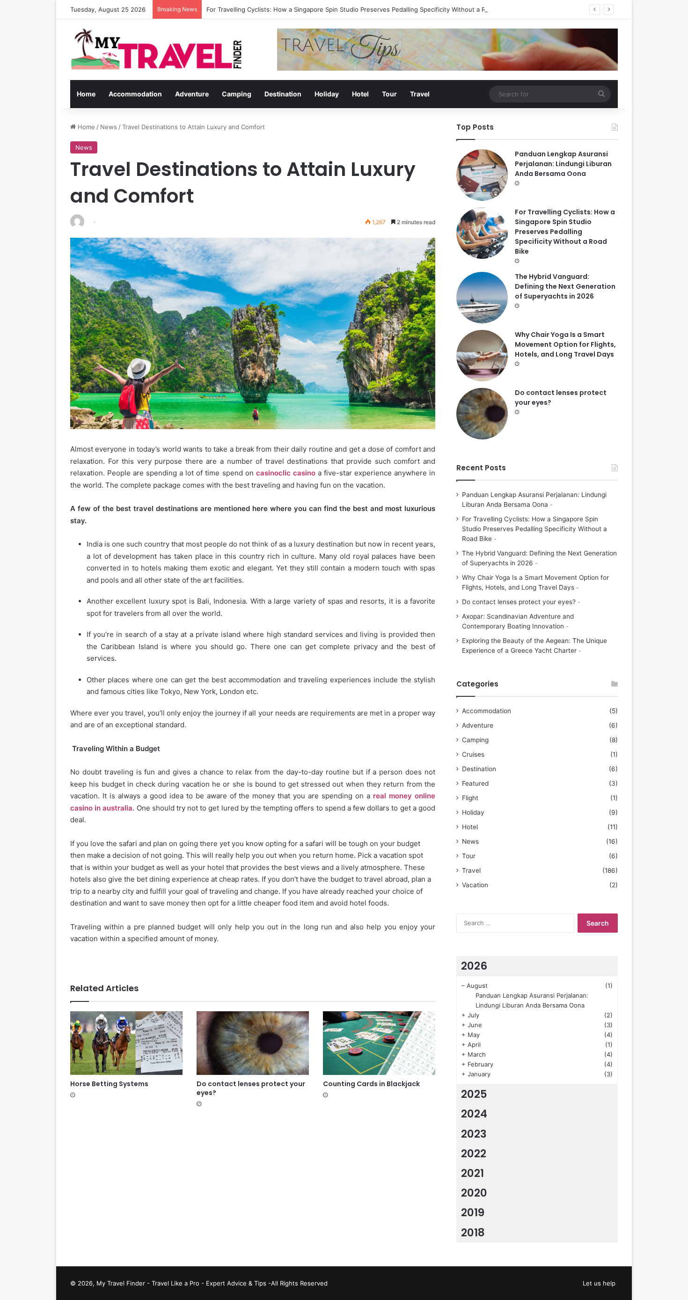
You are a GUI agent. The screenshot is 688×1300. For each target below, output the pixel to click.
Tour (389, 94)
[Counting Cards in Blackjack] (379, 1042)
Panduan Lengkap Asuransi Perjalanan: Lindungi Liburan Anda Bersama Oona (563, 163)
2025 (474, 1094)
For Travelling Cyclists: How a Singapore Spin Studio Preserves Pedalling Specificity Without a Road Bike (358, 9)
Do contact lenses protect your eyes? (251, 1088)
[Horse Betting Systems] (126, 1042)
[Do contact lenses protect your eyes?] (253, 1042)
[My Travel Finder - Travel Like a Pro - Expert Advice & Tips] (156, 47)
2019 (472, 1212)
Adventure (192, 94)
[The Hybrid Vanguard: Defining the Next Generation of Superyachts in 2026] (482, 297)
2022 (473, 1153)
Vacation (475, 885)
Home (86, 94)
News (108, 127)
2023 (474, 1133)
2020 (474, 1192)
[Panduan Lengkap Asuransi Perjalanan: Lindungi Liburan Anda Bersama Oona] (482, 175)
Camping (236, 94)
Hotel (360, 94)
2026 (474, 965)
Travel (420, 94)
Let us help (599, 1283)
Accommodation (135, 94)
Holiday (327, 94)
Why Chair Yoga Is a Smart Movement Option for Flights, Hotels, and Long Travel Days (565, 344)
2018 (473, 1232)
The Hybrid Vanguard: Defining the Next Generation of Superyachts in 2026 (565, 286)
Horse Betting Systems (109, 1083)
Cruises (473, 754)
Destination (282, 94)
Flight (470, 798)
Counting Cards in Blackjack (371, 1083)
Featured (475, 783)
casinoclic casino (285, 472)
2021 (472, 1173)
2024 (474, 1113)
